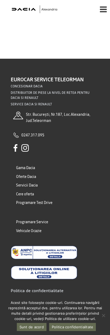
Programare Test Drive (34, 202)
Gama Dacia (25, 167)
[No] (103, 315)
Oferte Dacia (26, 176)
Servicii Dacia (27, 185)
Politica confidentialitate (72, 327)
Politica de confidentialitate (37, 290)
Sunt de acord (31, 327)
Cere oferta (25, 194)
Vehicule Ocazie (28, 230)
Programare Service (32, 222)
